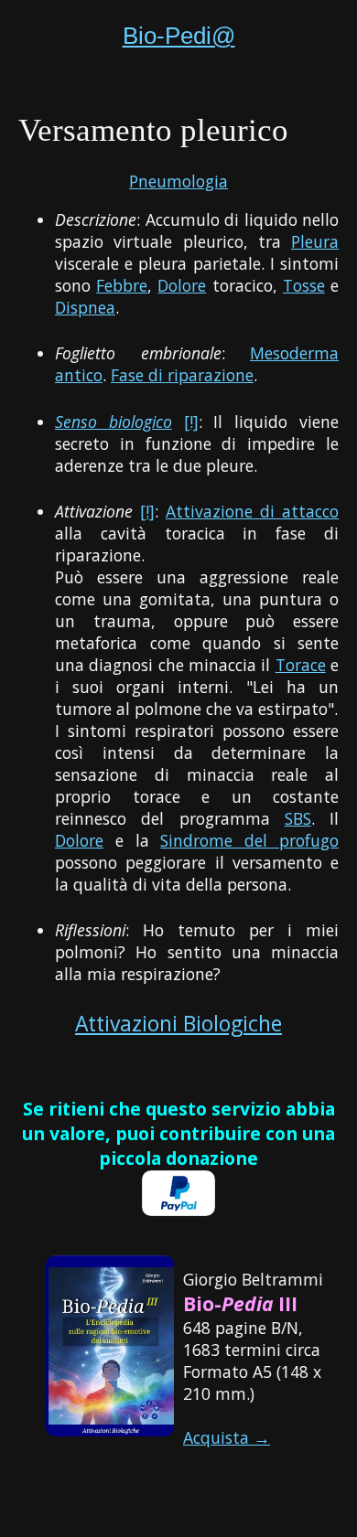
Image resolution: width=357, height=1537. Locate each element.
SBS (298, 818)
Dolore (181, 285)
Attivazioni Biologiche (178, 1023)
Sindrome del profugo (249, 840)
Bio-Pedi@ (179, 35)
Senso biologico (113, 421)
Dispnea (85, 307)
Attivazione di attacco (252, 511)
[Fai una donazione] (178, 1210)
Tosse (304, 285)
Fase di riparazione (182, 375)
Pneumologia (178, 181)
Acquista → (226, 1437)
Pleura (315, 241)
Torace (301, 665)
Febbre (121, 285)
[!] (191, 421)
